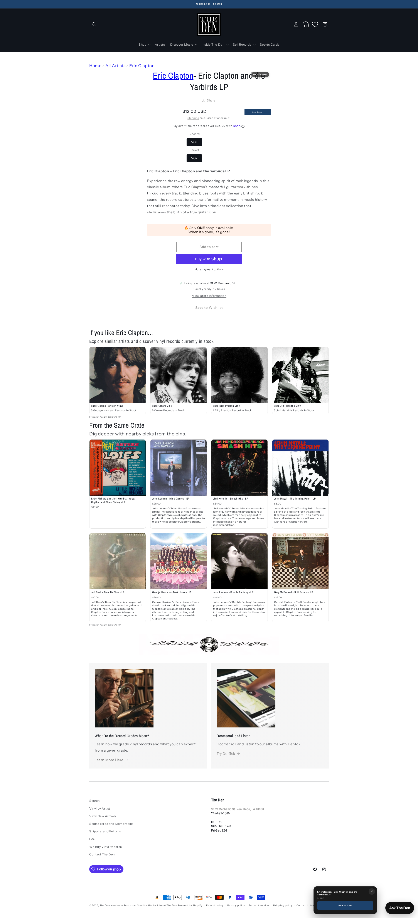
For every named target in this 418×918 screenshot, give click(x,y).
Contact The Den (102, 854)
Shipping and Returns (105, 831)
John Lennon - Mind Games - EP (171, 498)
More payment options (209, 269)
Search (94, 801)
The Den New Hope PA (113, 905)
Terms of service (259, 905)
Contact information (309, 905)
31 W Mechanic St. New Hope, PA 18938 (237, 809)
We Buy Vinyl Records (105, 846)
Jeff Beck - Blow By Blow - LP (108, 592)
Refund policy (214, 905)
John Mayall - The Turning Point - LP (295, 498)
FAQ (92, 839)
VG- (194, 158)
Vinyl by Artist (99, 808)
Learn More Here (109, 759)
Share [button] (211, 100)
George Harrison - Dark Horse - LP (171, 592)
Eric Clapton (141, 65)
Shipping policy (283, 905)
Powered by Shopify (190, 905)
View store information (209, 296)
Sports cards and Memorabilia (111, 824)
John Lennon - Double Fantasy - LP (233, 592)
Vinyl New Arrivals (102, 816)
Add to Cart (345, 905)
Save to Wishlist (209, 307)
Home (95, 65)
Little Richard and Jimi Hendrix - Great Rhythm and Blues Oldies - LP (113, 500)
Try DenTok (226, 753)
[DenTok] (305, 24)
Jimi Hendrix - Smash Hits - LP (230, 498)
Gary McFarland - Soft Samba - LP (293, 592)
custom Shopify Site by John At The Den (152, 905)
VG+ (194, 142)
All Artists (115, 65)
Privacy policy (236, 905)
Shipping (193, 118)
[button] (94, 24)
